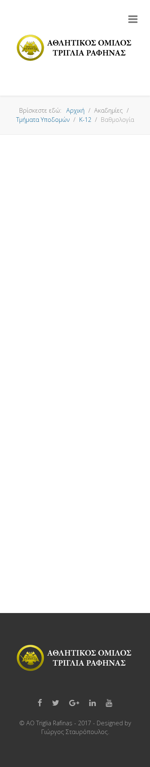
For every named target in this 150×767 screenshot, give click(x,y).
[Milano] (75, 48)
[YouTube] (109, 703)
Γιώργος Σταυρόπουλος (74, 732)
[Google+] (74, 703)
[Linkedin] (92, 703)
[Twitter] (55, 703)
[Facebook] (39, 703)
